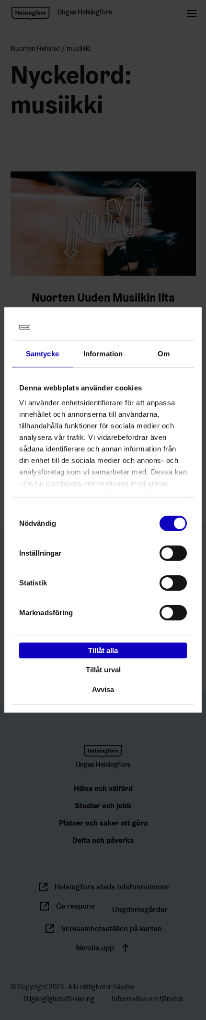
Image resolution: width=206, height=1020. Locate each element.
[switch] (173, 552)
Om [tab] (164, 353)
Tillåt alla (103, 650)
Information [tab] (103, 353)
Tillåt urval (103, 670)
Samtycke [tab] (42, 353)
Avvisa (103, 689)
